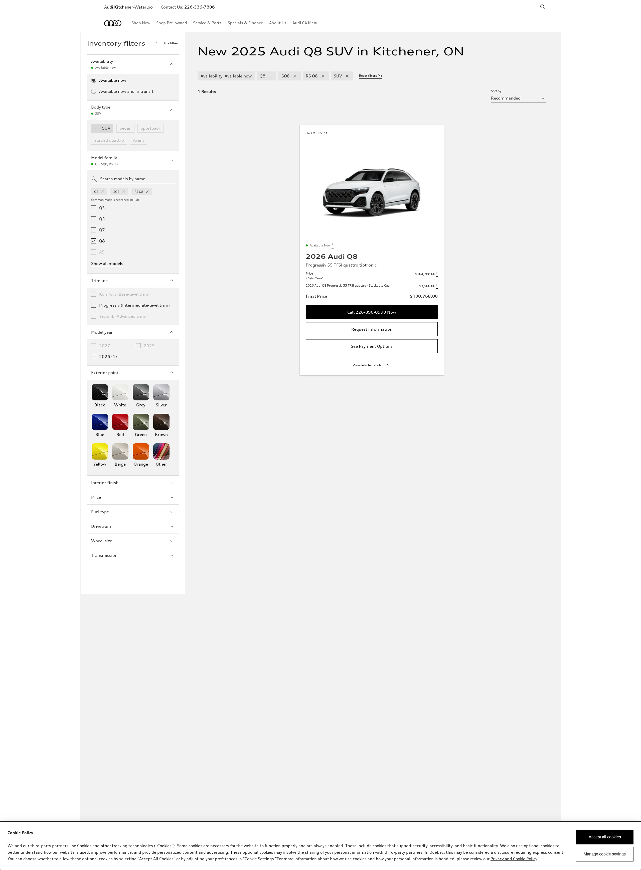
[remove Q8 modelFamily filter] (270, 76)
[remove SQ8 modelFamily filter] (295, 76)
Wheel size (101, 540)
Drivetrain (101, 526)
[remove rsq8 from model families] (147, 192)
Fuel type (100, 511)
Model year (102, 332)
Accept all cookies (605, 837)
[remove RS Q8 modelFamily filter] (323, 76)
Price (96, 497)
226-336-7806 (199, 7)
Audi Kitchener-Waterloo (128, 7)
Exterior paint (104, 372)
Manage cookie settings (605, 854)
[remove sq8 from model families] (123, 192)
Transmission (104, 555)
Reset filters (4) (370, 75)
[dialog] (320, 845)
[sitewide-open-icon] (543, 7)
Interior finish (104, 482)
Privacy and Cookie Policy (514, 858)
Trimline (99, 280)
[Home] (112, 23)
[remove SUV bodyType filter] (347, 76)
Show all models (107, 263)
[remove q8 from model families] (102, 192)
